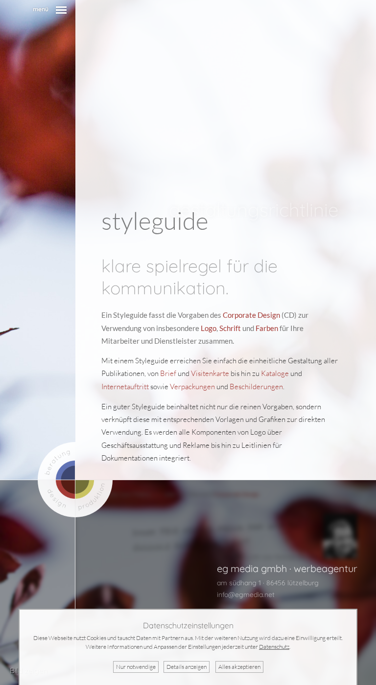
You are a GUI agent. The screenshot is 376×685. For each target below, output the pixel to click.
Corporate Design (251, 314)
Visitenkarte (210, 373)
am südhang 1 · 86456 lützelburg (268, 582)
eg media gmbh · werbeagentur (287, 568)
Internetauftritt (125, 386)
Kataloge (275, 373)
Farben (267, 328)
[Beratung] (56, 461)
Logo (208, 328)
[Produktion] (94, 499)
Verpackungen (192, 386)
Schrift (230, 328)
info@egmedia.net (246, 594)
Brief (168, 373)
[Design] (56, 499)
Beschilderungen (256, 386)
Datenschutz (274, 646)
